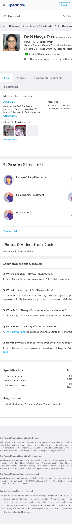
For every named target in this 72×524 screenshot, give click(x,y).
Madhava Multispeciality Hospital (49, 460)
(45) (10, 230)
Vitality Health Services (57, 478)
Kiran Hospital (16, 468)
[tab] (6, 78)
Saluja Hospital (17, 481)
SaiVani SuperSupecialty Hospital (34, 465)
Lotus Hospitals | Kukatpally (58, 445)
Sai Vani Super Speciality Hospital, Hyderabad (44, 468)
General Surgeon (14, 375)
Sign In (64, 4)
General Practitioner (16, 380)
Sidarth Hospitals (44, 442)
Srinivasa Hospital (49, 463)
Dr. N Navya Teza (15, 331)
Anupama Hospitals (24, 460)
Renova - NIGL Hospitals (21, 450)
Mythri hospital (58, 450)
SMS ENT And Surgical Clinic (56, 447)
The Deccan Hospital (9, 442)
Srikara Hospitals (41, 450)
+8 (33, 130)
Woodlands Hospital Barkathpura (25, 463)
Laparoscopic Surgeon (16, 385)
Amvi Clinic (9, 101)
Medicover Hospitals (63, 442)
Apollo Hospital (7, 460)
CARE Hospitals (27, 442)
